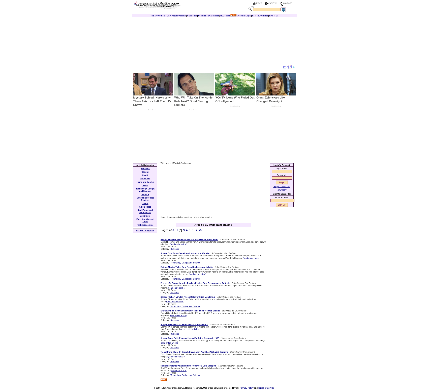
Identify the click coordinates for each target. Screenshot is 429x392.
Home (259, 3)
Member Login (244, 16)
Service (145, 194)
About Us (272, 3)
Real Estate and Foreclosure (145, 211)
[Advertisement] (214, 41)
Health (145, 175)
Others (145, 203)
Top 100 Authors (158, 16)
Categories (192, 16)
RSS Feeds (225, 16)
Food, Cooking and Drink (145, 220)
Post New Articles (260, 16)
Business (174, 249)
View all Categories (145, 231)
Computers (145, 216)
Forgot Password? (281, 186)
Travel (145, 185)
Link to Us (273, 16)
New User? (282, 190)
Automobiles (145, 207)
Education (145, 179)
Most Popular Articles (176, 16)
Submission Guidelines (208, 16)
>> (200, 230)
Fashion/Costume (145, 225)
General (145, 172)
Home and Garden (145, 182)
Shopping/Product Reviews (145, 199)
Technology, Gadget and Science (185, 263)
